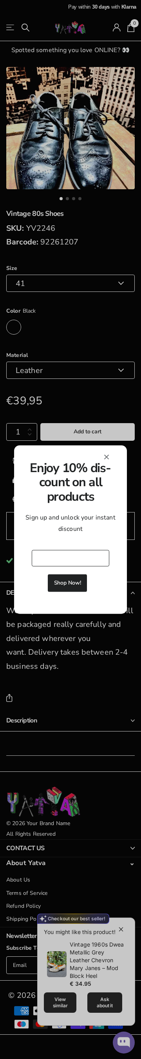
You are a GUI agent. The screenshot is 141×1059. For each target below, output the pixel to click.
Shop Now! (67, 583)
